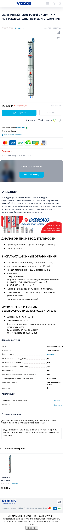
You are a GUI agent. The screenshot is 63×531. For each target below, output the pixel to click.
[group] (31, 67)
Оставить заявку (31, 174)
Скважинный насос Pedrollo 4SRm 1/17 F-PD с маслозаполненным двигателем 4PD (9, 479)
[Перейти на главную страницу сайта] (24, 3)
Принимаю (32, 527)
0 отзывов (19, 28)
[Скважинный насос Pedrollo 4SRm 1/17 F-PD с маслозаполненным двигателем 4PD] (10, 464)
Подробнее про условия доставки (16, 155)
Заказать (50, 112)
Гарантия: (6, 131)
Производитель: (9, 127)
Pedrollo (20, 127)
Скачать (58, 400)
